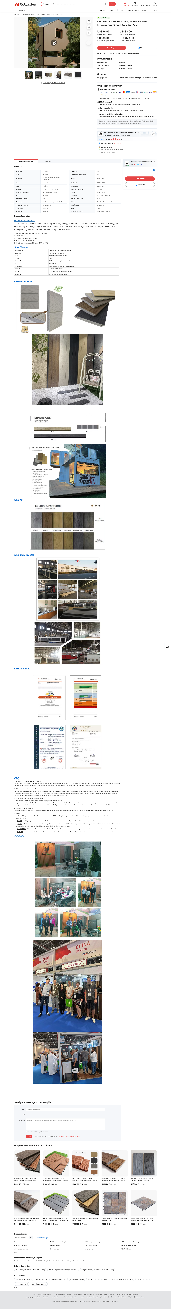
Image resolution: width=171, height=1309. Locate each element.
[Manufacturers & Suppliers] (25, 4)
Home (16, 14)
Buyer (111, 10)
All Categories (21, 10)
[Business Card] (154, 170)
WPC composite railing (21, 1249)
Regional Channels (109, 1294)
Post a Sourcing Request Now (69, 1136)
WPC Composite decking (57, 1242)
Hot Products (37, 1294)
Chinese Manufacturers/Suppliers (62, 1294)
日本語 (107, 1297)
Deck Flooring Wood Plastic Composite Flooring (30, 1270)
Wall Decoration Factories (23, 1279)
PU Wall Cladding (55, 1245)
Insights (135, 1294)
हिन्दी (112, 1297)
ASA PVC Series (126, 1249)
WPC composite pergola (128, 1245)
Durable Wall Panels (94, 1279)
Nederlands (89, 1297)
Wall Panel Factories (42, 1279)
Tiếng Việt (130, 1297)
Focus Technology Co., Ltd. (72, 1301)
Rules (155, 10)
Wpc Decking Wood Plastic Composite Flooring (63, 1270)
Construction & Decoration (27, 14)
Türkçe (124, 1297)
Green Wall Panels (142, 1279)
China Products (47, 1294)
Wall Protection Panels (126, 1279)
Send (29, 1136)
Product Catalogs (42, 1238)
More (16, 1288)
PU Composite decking (21, 1245)
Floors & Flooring (40, 14)
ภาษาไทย (117, 1297)
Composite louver (55, 1249)
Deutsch (82, 1297)
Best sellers (17, 1242)
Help (121, 10)
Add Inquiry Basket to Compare (54, 83)
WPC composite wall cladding (130, 1242)
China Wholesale (77, 1294)
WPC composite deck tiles (93, 1245)
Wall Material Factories (59, 1279)
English (39, 1297)
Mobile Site (128, 1294)
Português (52, 1297)
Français (59, 1297)
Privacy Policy (115, 1301)
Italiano (76, 1297)
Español (45, 1297)
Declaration (106, 1301)
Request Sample (133, 53)
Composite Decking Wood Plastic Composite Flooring (97, 1270)
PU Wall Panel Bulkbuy (39, 1284)
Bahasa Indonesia (140, 1297)
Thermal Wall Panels (22, 1284)
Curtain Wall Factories (77, 1279)
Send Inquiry (111, 48)
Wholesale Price (88, 1294)
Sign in (155, 5)
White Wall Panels (109, 1279)
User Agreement (96, 1301)
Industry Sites (98, 1294)
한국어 (101, 1297)
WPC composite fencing (93, 1242)
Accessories (89, 1249)
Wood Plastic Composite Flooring (56, 14)
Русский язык (68, 1297)
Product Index (119, 1294)
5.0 (132, 165)
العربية (96, 1297)
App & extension (133, 10)
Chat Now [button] (143, 48)
